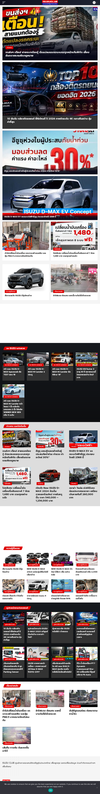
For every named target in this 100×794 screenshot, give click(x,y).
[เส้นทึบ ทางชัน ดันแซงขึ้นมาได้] (16, 735)
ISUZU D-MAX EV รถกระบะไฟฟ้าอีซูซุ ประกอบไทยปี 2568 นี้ (30, 216)
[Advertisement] (50, 324)
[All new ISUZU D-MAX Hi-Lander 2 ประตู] (38, 359)
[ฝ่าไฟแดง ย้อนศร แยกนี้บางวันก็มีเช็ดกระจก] (74, 278)
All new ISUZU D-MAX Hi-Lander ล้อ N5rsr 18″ (61, 372)
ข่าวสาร (9, 47)
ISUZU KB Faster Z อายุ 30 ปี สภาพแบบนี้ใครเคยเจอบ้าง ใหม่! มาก (86, 373)
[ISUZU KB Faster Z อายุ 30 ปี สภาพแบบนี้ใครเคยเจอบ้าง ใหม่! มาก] (87, 359)
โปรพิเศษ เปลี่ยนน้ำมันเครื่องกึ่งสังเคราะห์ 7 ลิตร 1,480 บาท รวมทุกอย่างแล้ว (74, 254)
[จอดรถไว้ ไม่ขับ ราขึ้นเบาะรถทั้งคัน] (87, 585)
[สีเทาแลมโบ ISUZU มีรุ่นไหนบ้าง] (25, 278)
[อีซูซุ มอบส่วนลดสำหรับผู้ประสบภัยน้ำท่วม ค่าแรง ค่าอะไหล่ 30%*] (50, 152)
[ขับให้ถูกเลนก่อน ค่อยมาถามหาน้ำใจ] (83, 698)
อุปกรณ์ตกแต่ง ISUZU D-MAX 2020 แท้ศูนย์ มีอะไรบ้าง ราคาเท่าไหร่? (38, 633)
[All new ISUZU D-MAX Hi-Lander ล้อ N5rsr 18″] (62, 359)
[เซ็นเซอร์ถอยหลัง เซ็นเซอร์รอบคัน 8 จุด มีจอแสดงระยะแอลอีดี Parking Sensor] (13, 653)
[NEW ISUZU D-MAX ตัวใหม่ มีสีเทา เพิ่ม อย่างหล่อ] (62, 559)
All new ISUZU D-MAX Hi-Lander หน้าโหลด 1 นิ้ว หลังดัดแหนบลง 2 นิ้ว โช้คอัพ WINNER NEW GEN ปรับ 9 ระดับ (13, 408)
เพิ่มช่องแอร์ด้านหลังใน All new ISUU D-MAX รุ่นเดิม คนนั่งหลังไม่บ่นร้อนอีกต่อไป (61, 667)
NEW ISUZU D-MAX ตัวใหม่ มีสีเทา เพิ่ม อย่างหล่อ (61, 571)
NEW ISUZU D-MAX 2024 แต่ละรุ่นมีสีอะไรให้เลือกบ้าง (37, 571)
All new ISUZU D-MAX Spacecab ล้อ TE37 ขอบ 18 (12, 372)
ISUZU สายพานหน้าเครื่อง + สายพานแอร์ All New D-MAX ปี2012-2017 (37, 667)
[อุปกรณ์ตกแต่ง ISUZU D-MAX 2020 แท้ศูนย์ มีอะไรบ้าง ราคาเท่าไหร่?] (38, 618)
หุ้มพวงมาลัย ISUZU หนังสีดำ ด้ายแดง (61, 630)
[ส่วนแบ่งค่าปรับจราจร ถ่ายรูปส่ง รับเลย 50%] (62, 585)
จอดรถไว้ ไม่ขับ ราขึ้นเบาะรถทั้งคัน (86, 597)
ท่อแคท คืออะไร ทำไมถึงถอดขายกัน (12, 597)
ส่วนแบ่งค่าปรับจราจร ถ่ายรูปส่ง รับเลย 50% (60, 597)
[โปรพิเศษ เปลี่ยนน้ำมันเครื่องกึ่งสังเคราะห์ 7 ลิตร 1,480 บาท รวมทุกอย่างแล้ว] (74, 236)
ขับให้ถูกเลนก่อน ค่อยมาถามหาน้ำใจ (83, 712)
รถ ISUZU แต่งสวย (11, 365)
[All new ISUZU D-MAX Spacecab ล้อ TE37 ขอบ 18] (13, 359)
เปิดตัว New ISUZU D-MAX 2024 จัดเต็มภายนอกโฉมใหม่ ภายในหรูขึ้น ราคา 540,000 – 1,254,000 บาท (49, 494)
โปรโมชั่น (57, 249)
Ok (51, 790)
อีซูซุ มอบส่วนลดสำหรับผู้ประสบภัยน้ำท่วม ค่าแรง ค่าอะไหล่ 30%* (32, 171)
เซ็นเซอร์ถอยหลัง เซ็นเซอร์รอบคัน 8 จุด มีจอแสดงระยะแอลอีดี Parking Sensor (13, 667)
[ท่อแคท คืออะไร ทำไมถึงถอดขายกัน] (13, 585)
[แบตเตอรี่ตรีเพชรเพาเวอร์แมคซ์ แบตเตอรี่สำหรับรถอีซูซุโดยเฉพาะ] (87, 618)
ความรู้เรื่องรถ (10, 291)
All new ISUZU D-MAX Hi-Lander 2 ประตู (36, 372)
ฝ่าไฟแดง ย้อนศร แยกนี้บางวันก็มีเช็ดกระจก (72, 295)
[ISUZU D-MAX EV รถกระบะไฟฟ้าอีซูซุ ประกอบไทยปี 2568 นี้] (50, 198)
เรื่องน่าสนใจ (10, 249)
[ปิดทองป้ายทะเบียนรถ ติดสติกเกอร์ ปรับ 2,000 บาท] (87, 559)
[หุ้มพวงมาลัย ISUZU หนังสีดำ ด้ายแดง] (62, 618)
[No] (97, 787)
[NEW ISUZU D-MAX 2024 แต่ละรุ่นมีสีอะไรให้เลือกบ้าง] (38, 559)
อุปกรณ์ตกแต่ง (10, 624)
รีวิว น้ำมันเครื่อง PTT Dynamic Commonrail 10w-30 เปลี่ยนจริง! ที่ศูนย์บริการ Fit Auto (86, 669)
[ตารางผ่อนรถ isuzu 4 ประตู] (38, 585)
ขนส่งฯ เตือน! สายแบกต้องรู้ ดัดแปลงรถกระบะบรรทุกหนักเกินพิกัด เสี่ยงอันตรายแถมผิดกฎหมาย (47, 54)
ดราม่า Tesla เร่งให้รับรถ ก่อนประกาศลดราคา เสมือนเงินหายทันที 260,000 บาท (83, 492)
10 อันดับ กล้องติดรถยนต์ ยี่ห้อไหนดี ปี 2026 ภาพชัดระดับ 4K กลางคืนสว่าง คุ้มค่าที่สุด (49, 120)
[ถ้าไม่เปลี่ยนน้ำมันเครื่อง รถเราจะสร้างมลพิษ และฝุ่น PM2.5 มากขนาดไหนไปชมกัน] (25, 236)
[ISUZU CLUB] (50, 2)
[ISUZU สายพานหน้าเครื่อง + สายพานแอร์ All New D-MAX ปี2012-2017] (38, 653)
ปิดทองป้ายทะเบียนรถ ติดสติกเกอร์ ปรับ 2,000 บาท (86, 571)
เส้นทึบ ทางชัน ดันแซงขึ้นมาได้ (15, 749)
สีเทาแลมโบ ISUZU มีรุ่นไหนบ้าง (18, 295)
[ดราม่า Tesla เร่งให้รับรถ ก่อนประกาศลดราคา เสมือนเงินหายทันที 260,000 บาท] (83, 475)
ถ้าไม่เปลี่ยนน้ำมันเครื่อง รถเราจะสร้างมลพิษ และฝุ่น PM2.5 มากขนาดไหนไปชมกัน (25, 254)
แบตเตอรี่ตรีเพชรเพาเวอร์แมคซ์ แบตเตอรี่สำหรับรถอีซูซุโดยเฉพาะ (86, 633)
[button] (4, 3)
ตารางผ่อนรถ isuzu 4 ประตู (36, 597)
